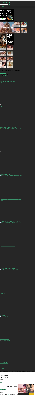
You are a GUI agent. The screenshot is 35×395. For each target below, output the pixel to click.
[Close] (0, 374)
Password (1, 380)
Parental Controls (4, 365)
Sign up (9, 394)
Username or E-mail (3, 388)
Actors (3, 7)
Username (1, 379)
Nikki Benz (5, 75)
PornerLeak (6, 2)
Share (5, 73)
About (2, 73)
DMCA (3, 368)
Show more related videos (4, 363)
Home (3, 6)
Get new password (2, 389)
